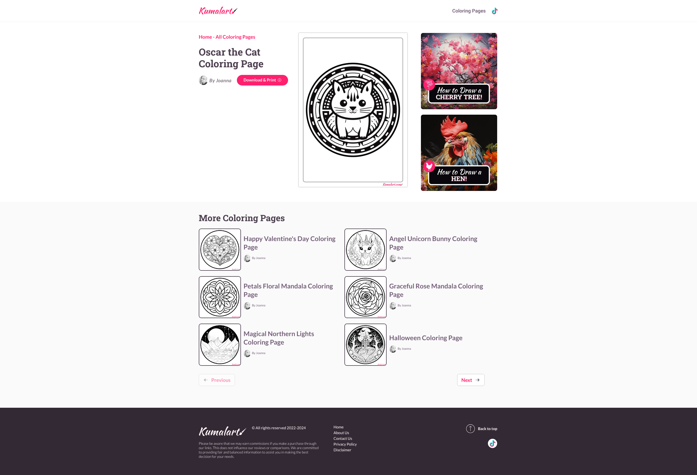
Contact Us (343, 438)
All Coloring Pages (235, 37)
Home (205, 37)
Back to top (487, 428)
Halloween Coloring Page (426, 338)
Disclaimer (342, 449)
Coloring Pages (469, 11)
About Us (341, 432)
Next (466, 380)
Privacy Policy (345, 444)
